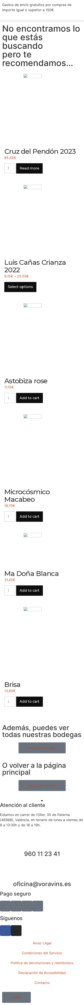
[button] (42, 21)
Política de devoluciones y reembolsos (42, 963)
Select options (20, 287)
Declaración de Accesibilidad (42, 973)
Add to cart (29, 398)
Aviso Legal (42, 943)
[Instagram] (16, 930)
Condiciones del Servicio (42, 953)
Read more (29, 168)
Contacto (42, 982)
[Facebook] (5, 930)
